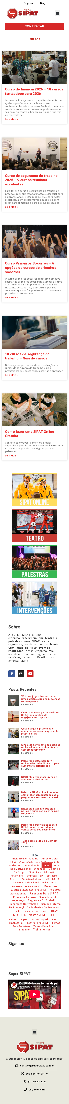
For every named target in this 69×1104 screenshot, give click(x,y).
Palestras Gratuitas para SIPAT (28, 889)
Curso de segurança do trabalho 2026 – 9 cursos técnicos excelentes (31, 180)
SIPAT (17, 911)
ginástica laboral (31, 879)
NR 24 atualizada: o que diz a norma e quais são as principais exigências (40, 811)
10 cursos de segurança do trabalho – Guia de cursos (27, 356)
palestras (50, 886)
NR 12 (55, 879)
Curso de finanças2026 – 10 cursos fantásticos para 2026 (34, 91)
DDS (56, 865)
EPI (41, 875)
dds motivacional (20, 868)
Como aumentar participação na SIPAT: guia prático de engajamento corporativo (40, 715)
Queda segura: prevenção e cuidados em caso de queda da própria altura (39, 731)
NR (47, 879)
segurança (18, 900)
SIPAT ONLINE (37, 915)
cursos (47, 865)
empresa (31, 875)
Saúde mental (47, 897)
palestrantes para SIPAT (26, 886)
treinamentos (41, 929)
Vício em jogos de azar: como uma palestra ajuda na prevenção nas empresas (40, 699)
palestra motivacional (26, 882)
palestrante (49, 882)
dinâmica (39, 868)
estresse (52, 875)
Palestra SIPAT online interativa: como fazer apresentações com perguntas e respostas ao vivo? (40, 795)
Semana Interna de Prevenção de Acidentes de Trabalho (35, 905)
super (23, 919)
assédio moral (50, 858)
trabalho (24, 929)
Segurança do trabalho (42, 900)
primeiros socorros (24, 897)
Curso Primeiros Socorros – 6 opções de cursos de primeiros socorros (30, 267)
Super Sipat (39, 919)
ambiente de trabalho (24, 858)
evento (14, 879)
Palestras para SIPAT (43, 893)
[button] (57, 13)
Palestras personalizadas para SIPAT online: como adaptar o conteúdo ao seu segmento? (39, 827)
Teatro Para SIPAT (37, 922)
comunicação (32, 865)
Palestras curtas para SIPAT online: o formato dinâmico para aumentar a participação (40, 763)
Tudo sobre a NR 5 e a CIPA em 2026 (39, 842)
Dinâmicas (34, 872)
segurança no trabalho (24, 904)
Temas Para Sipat (44, 926)
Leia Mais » (11, 119)
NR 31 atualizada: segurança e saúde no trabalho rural (39, 778)
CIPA (13, 862)
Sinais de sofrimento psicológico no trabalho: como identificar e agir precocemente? (40, 747)
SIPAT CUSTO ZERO (36, 911)
